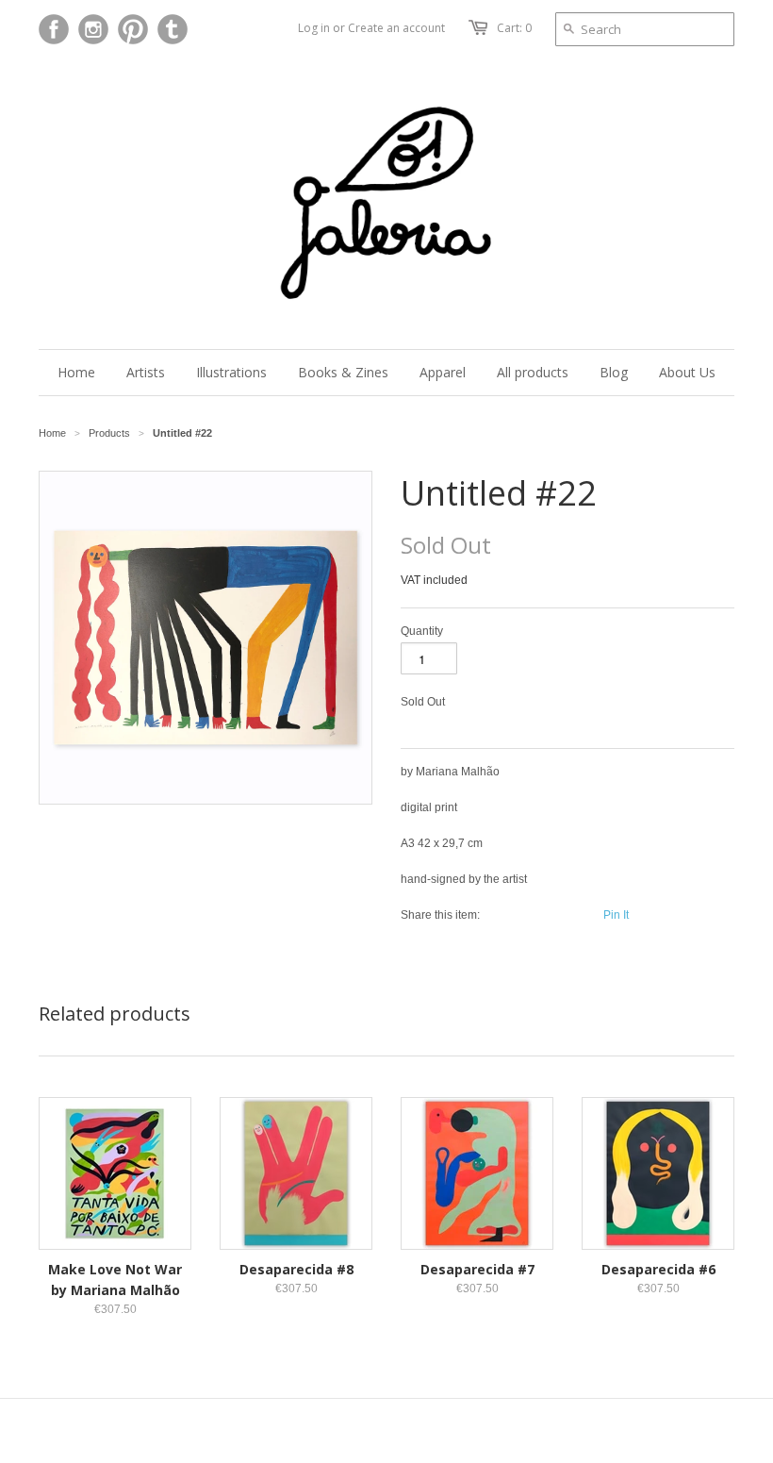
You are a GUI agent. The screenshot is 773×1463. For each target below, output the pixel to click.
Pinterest (133, 29)
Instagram (93, 29)
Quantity (422, 631)
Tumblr (172, 29)
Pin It (616, 915)
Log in (314, 28)
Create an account (396, 28)
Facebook (54, 29)
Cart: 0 (514, 28)
